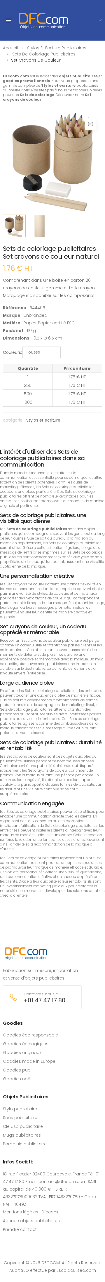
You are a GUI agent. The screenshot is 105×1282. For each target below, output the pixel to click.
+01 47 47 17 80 (44, 1000)
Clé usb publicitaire (23, 1126)
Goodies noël (17, 1079)
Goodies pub (17, 1070)
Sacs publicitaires (21, 1118)
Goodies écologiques (25, 1044)
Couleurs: (12, 352)
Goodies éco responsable (30, 1035)
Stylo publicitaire (20, 1109)
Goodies (13, 1023)
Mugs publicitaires (22, 1135)
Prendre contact (20, 1229)
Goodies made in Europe (29, 1061)
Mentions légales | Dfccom (30, 1212)
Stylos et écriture (43, 420)
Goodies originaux (22, 1052)
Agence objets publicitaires (31, 1221)
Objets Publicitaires (25, 1096)
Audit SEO (19, 1270)
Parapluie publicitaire (25, 1144)
